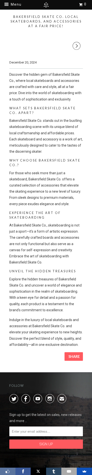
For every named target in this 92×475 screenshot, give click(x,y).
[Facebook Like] (7, 471)
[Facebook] (23, 471)
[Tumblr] (54, 471)
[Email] (69, 471)
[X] (38, 471)
